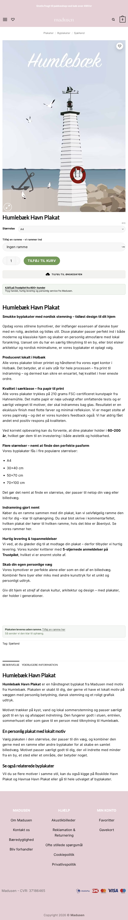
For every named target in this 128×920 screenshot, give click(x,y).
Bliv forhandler (21, 849)
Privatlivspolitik (64, 864)
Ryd (124, 223)
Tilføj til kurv (42, 261)
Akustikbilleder (64, 820)
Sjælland (79, 33)
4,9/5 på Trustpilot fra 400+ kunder (25, 287)
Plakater (49, 33)
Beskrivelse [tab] (11, 664)
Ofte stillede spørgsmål (64, 845)
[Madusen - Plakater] (64, 19)
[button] (5, 19)
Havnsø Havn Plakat (34, 779)
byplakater (102, 779)
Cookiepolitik (64, 854)
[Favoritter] (12, 19)
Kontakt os (21, 830)
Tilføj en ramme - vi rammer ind (22, 239)
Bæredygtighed (21, 840)
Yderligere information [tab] (40, 664)
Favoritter (106, 820)
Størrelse (8, 228)
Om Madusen (21, 820)
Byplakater (63, 33)
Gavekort (106, 830)
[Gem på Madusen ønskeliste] (119, 46)
